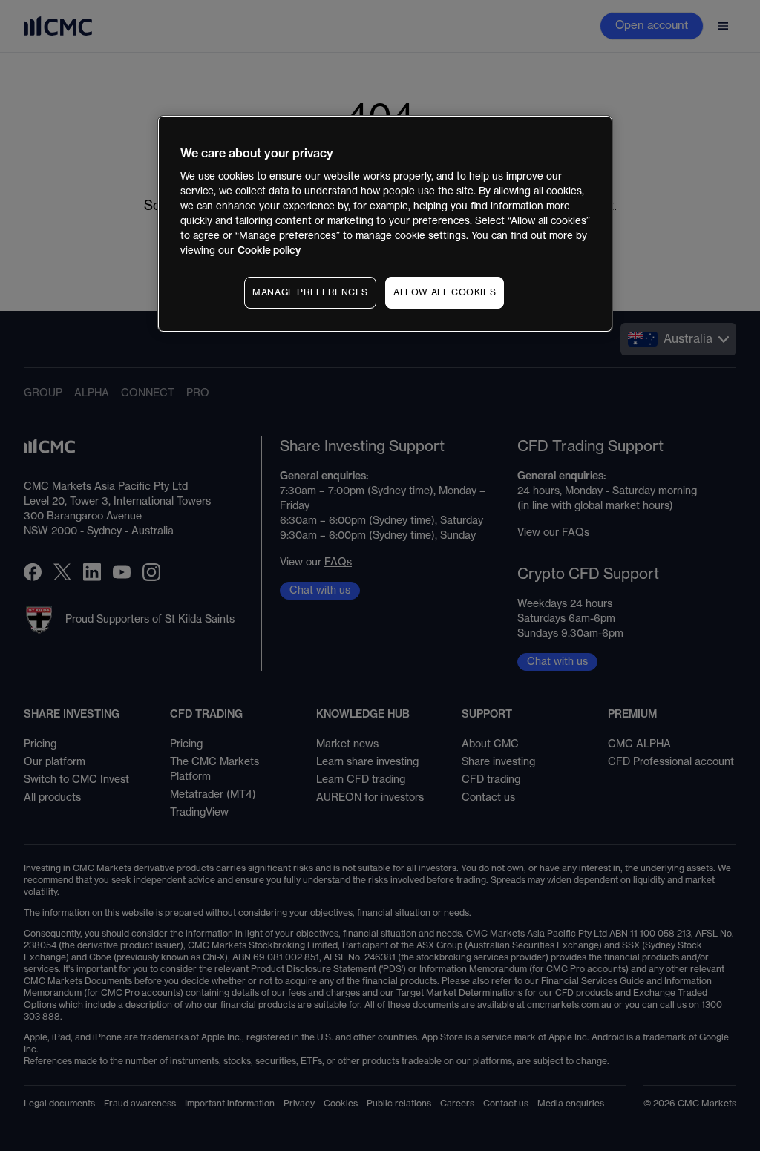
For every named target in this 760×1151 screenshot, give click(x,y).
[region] (385, 223)
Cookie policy (269, 250)
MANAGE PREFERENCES (310, 292)
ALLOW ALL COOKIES (444, 292)
